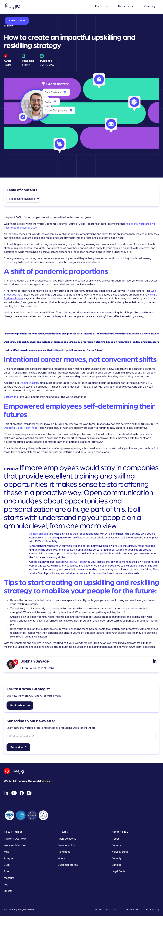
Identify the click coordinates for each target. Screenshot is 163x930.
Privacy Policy (152, 909)
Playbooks (64, 851)
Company (149, 6)
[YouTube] (14, 793)
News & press (120, 851)
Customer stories (68, 864)
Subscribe (16, 747)
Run (6, 871)
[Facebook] (21, 793)
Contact (116, 864)
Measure (9, 877)
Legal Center (119, 871)
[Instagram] (29, 793)
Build (7, 864)
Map (6, 851)
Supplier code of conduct (106, 909)
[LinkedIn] (6, 793)
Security (116, 858)
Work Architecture (15, 845)
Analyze (8, 858)
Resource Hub (66, 845)
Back (10, 25)
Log (6, 884)
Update (8, 891)
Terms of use (132, 909)
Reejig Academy (67, 838)
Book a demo (17, 20)
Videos (62, 858)
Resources (124, 6)
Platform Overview (15, 838)
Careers (116, 845)
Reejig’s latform (39, 533)
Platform (100, 6)
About (115, 838)
